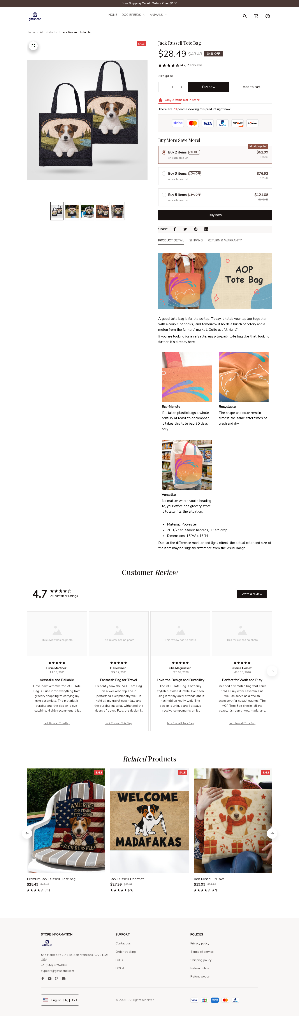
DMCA (120, 968)
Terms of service (202, 952)
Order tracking (126, 952)
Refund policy (199, 976)
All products (48, 32)
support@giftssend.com (57, 971)
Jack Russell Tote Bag (57, 723)
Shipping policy (200, 960)
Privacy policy (199, 943)
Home (31, 32)
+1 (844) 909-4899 (54, 965)
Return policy (199, 968)
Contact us (123, 943)
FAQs (119, 960)
